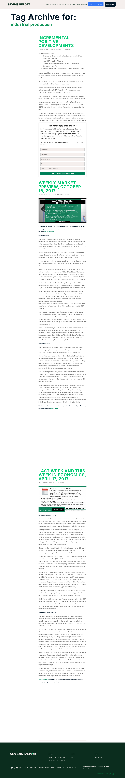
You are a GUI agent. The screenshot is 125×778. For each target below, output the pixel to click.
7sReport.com (54, 408)
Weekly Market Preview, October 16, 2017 (60, 186)
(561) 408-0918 (98, 758)
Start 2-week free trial (96, 4)
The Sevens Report (44, 679)
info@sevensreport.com (77, 758)
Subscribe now (110, 4)
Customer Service (64, 194)
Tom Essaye (68, 49)
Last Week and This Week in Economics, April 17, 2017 (62, 474)
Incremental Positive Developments (56, 41)
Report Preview (71, 4)
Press (78, 4)
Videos (54, 4)
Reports (59, 49)
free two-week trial (49, 231)
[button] (48, 4)
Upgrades (61, 4)
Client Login (84, 4)
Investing (53, 49)
